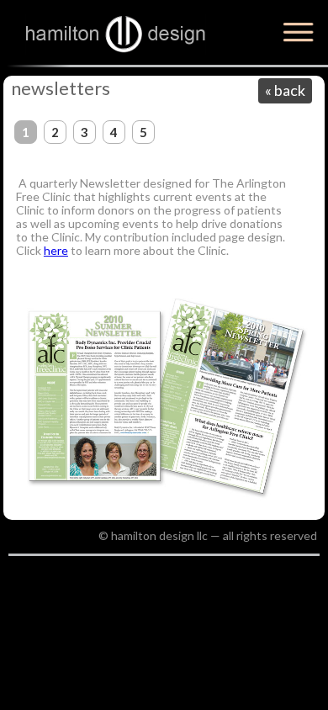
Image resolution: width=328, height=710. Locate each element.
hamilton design (115, 34)
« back (285, 90)
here (56, 250)
